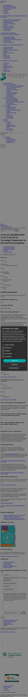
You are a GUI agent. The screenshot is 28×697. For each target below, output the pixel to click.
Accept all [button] (14, 360)
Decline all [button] (14, 364)
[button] (14, 368)
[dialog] (14, 348)
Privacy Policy (18, 341)
